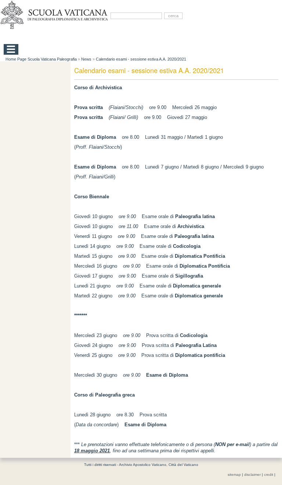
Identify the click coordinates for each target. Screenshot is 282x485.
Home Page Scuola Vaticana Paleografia (41, 59)
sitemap (234, 475)
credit (268, 475)
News (86, 59)
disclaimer (252, 475)
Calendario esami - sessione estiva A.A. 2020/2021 (141, 59)
